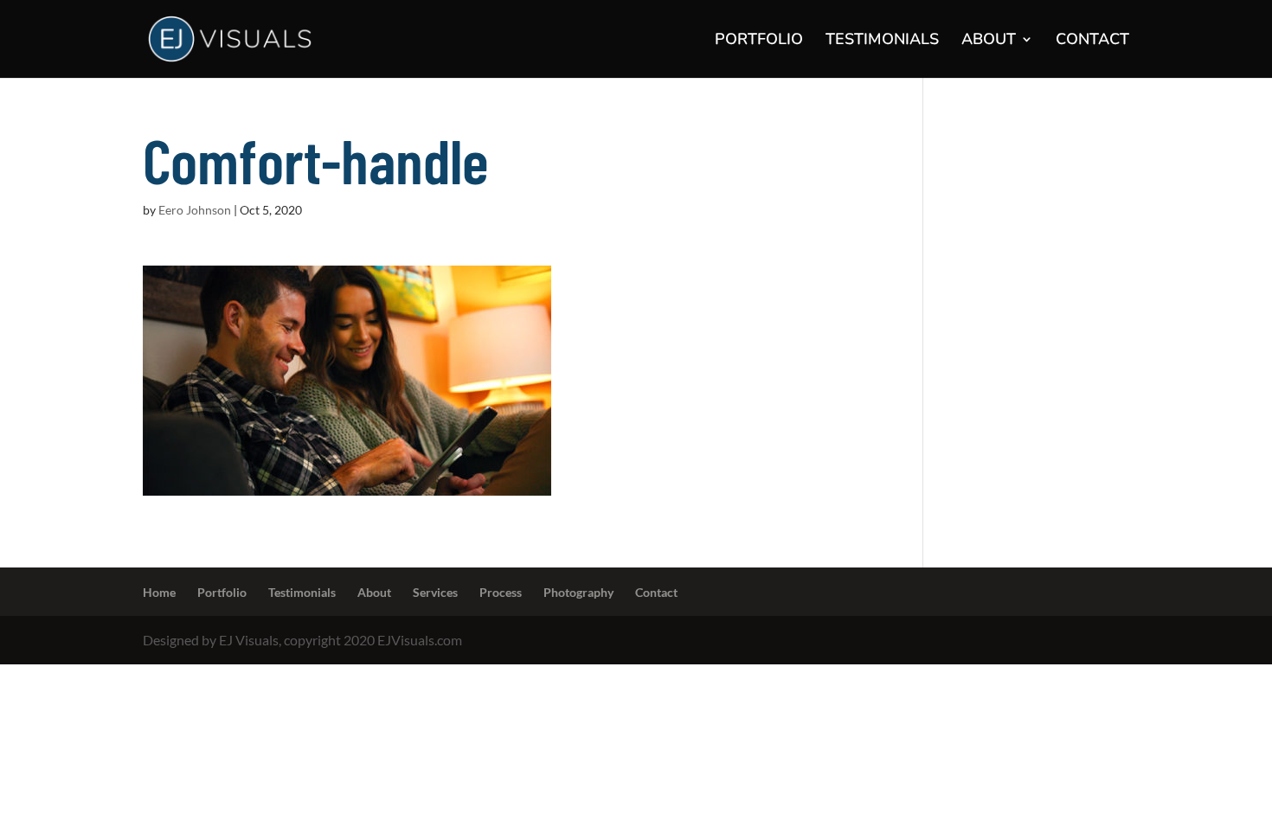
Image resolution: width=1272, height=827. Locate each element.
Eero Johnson (194, 209)
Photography (578, 592)
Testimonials (302, 592)
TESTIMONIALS (882, 41)
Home (159, 592)
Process (500, 592)
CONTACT (1092, 41)
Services (435, 592)
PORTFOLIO (759, 41)
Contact (656, 592)
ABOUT (988, 41)
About (374, 592)
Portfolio (222, 592)
